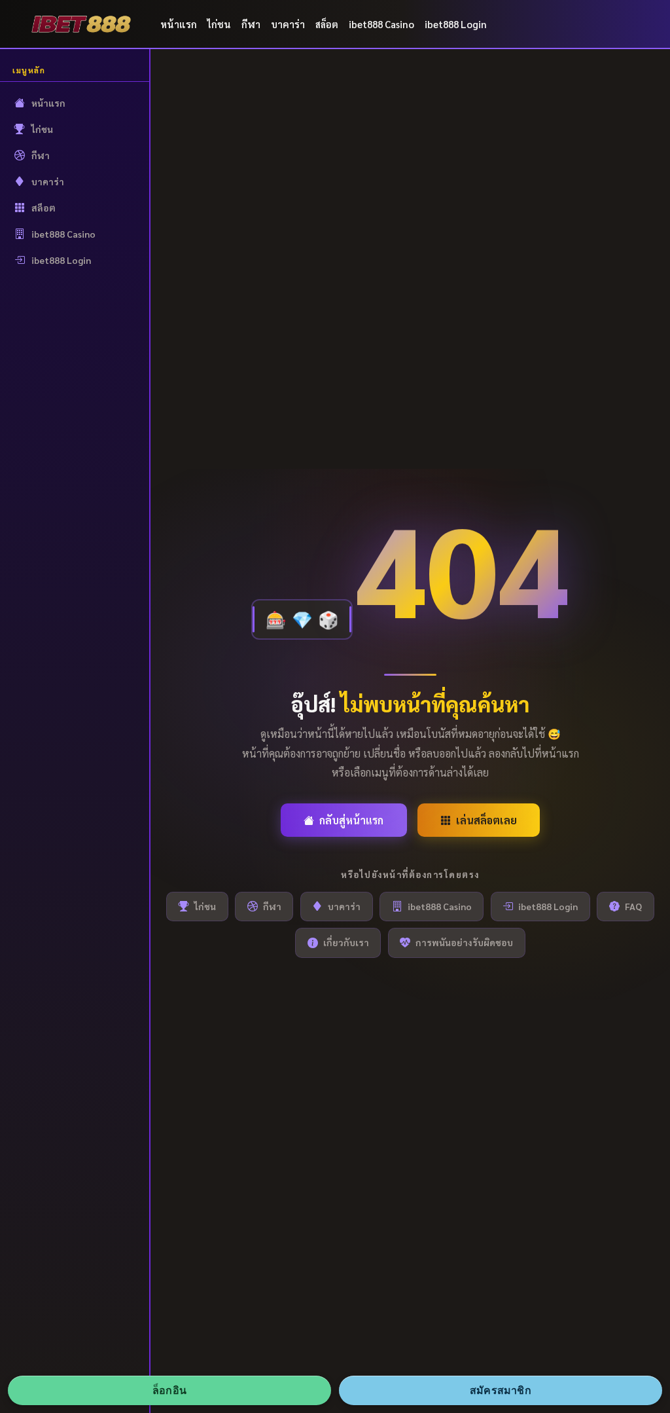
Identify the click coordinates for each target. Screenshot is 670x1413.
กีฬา (250, 24)
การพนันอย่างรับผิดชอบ (464, 942)
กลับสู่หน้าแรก (351, 820)
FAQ (633, 906)
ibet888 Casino (381, 24)
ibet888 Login (456, 24)
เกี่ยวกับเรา (346, 942)
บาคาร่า (288, 24)
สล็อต (326, 24)
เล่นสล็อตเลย (486, 820)
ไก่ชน (219, 24)
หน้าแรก (178, 24)
